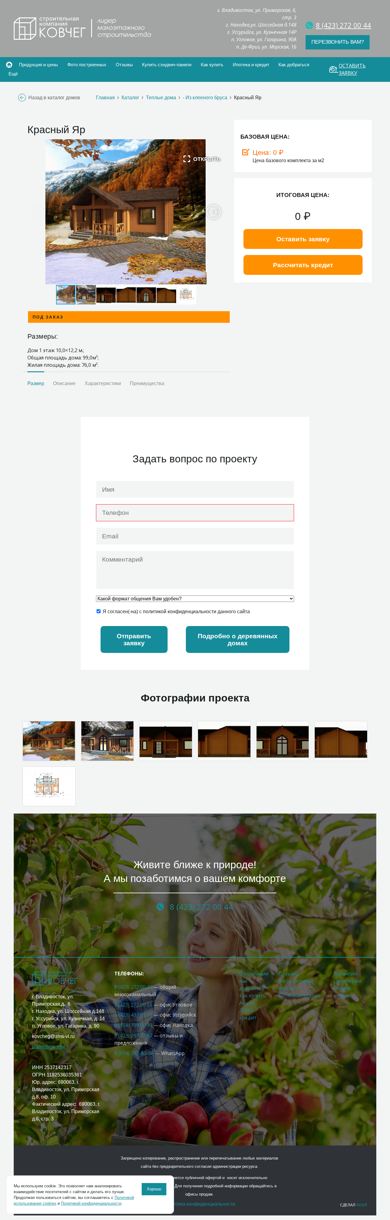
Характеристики (103, 383)
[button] (202, 158)
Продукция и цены (38, 64)
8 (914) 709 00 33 (133, 1025)
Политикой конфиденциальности (91, 1203)
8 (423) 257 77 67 (133, 1035)
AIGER (361, 1204)
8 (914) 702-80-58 (134, 1053)
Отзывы (124, 64)
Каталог (130, 97)
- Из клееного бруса (205, 97)
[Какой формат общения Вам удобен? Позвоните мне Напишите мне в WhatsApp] (195, 598)
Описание (64, 383)
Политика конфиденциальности (199, 1204)
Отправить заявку (134, 639)
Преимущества (147, 383)
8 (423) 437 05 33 (133, 1014)
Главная (9, 64)
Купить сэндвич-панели (166, 64)
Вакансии (345, 973)
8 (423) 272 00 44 (134, 987)
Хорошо (154, 1189)
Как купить (252, 995)
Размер (35, 383)
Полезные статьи (300, 995)
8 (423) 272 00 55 (133, 1004)
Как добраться (293, 64)
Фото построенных (86, 64)
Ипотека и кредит (251, 64)
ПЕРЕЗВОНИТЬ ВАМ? (337, 42)
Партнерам (347, 981)
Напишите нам (49, 1046)
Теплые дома (161, 97)
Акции (246, 1003)
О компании (253, 973)
